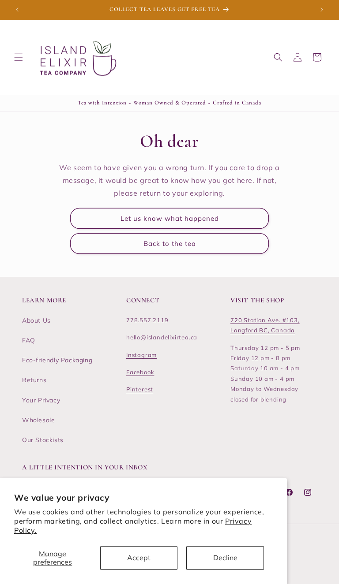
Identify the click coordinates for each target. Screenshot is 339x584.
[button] (18, 57)
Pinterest (139, 389)
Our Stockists (43, 440)
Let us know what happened (170, 218)
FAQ (28, 340)
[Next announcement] (321, 9)
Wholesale (38, 420)
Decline (225, 557)
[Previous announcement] (17, 9)
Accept (139, 557)
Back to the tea (169, 243)
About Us (36, 320)
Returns (34, 380)
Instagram (141, 354)
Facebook (140, 372)
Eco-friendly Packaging (57, 360)
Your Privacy (41, 400)
